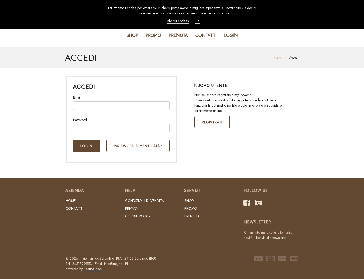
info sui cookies (178, 20)
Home (277, 57)
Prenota (178, 35)
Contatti (206, 35)
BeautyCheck (93, 268)
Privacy (131, 208)
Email (77, 97)
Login (231, 35)
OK (197, 20)
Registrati (212, 122)
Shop (132, 35)
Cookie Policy (137, 216)
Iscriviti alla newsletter (271, 237)
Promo (153, 35)
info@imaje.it (113, 263)
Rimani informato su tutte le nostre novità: (268, 235)
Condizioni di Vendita (144, 200)
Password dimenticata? (138, 145)
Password (80, 119)
